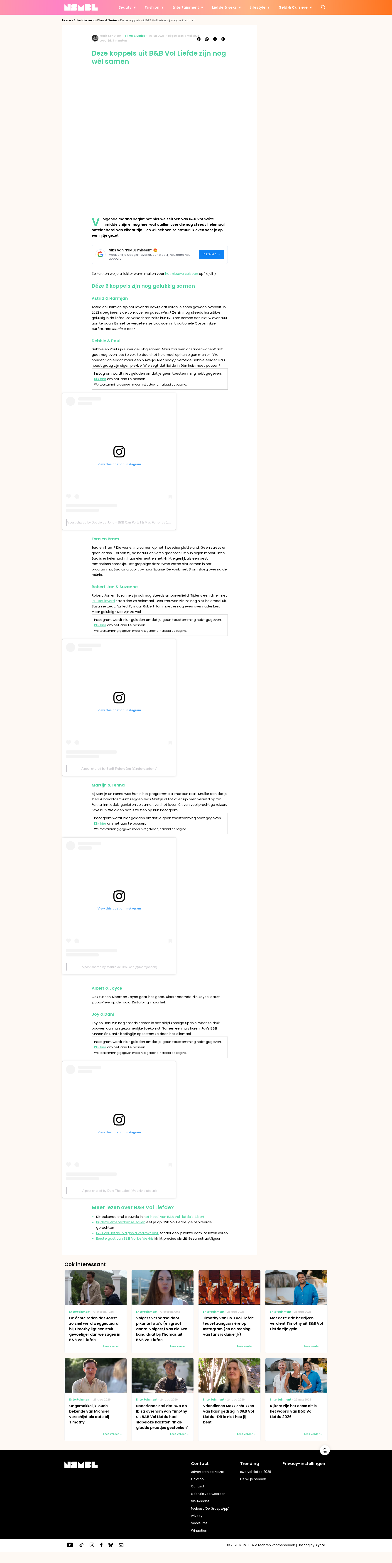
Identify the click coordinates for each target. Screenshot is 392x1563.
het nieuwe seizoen (181, 273)
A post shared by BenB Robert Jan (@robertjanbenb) (119, 768)
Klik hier (100, 378)
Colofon (197, 1479)
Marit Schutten (111, 36)
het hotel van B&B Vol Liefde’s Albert (174, 1216)
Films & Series (107, 20)
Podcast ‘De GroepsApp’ (210, 1508)
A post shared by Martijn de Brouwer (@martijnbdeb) (119, 967)
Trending (249, 1463)
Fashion (152, 7)
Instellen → (211, 254)
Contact (197, 1486)
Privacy (196, 1516)
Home (66, 20)
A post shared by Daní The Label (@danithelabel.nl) (119, 1190)
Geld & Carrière (293, 7)
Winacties (199, 1530)
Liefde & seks (224, 7)
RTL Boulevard (103, 600)
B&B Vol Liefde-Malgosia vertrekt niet (127, 1233)
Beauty (125, 7)
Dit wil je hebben (253, 1479)
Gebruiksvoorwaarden (208, 1494)
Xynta (320, 1545)
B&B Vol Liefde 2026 (255, 1472)
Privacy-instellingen (303, 1463)
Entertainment (185, 7)
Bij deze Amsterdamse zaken (120, 1222)
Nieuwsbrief (200, 1501)
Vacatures (199, 1523)
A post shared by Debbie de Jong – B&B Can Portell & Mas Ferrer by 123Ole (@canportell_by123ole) (139, 522)
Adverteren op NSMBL (207, 1472)
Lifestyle (257, 7)
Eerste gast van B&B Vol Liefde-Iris (125, 1238)
